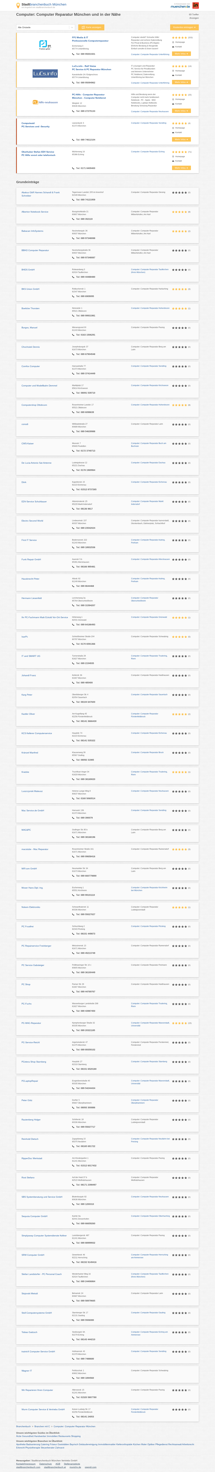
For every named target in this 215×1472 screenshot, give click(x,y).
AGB (58, 1464)
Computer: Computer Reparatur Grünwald (149, 617)
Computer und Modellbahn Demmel (39, 385)
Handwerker (40, 1436)
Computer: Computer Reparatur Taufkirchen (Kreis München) (150, 270)
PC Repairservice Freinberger (36, 946)
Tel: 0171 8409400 (85, 168)
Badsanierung (33, 1444)
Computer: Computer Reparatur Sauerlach (149, 694)
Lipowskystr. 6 (79, 124)
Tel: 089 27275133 (85, 111)
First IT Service (29, 540)
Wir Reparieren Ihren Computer (37, 1390)
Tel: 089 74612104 (85, 139)
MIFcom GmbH (29, 868)
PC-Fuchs (26, 1003)
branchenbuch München (44, 4)
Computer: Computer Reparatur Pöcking (148, 926)
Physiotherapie (32, 1447)
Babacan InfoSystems (32, 231)
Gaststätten (63, 1444)
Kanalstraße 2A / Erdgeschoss (85, 76)
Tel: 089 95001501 (85, 54)
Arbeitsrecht (188, 1444)
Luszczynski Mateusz (32, 791)
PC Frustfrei (28, 926)
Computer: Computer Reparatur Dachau (148, 463)
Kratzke (25, 772)
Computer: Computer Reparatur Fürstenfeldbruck (144, 715)
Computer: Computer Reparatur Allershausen (150, 559)
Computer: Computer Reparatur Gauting (148, 1313)
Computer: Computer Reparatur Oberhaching (150, 1216)
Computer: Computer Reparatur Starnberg (149, 1061)
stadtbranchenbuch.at (55, 1467)
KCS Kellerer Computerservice (37, 733)
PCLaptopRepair (30, 1081)
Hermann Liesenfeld (32, 598)
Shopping (76, 1436)
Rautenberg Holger (31, 1119)
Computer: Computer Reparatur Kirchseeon (149, 385)
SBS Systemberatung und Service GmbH (42, 1197)
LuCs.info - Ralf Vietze (91, 68)
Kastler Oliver (28, 714)
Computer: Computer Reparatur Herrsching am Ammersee (149, 1256)
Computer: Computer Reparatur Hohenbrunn (150, 308)
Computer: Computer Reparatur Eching (148, 152)
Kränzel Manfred (30, 752)
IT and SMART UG (31, 656)
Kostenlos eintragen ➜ (184, 27)
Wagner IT (27, 1370)
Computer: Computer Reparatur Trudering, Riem (149, 657)
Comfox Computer (31, 366)
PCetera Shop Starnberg (34, 1061)
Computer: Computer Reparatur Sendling (148, 123)
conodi (25, 424)
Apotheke (21, 1444)
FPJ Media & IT (90, 39)
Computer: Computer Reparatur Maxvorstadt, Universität (150, 1024)
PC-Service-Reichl (31, 1042)
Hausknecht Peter (30, 579)
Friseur (53, 1444)
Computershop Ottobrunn (34, 405)
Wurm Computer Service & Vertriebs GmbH (43, 1409)
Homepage (180, 42)
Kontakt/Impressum (26, 1464)
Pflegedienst (161, 1444)
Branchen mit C (42, 1426)
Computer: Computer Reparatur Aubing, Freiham (148, 541)
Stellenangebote (72, 1464)
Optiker (151, 1444)
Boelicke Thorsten (31, 308)
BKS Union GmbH (30, 289)
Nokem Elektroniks (31, 907)
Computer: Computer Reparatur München (74, 1426)
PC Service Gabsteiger (33, 965)
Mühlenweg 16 (78, 153)
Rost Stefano (28, 1177)
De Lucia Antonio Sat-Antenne (36, 463)
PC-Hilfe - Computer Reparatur (89, 96)
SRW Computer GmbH (33, 1255)
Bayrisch (74, 1444)
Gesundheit (28, 1436)
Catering (45, 1444)
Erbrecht (20, 1447)
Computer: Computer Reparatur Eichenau (149, 482)
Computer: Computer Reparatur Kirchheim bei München (149, 889)
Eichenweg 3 (80, 47)
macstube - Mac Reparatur (35, 849)
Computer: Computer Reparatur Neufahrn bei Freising (150, 1140)
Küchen (137, 1444)
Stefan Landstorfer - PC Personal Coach (42, 1274)
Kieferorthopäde (124, 1444)
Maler (144, 1444)
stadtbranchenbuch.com (28, 1467)
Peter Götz (27, 1100)
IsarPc (25, 636)
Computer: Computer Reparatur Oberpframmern (144, 1101)
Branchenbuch (23, 1426)
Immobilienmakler (107, 1444)
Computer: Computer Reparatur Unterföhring (150, 54)
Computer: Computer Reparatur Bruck (147, 752)
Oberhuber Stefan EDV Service (38, 153)
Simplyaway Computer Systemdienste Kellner (44, 1235)
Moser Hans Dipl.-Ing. (32, 887)
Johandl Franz (29, 675)
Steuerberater (48, 1447)
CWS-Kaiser (28, 443)
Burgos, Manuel (29, 327)
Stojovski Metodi (30, 1293)
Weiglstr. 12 (79, 104)
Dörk (24, 482)
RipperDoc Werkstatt (32, 1158)
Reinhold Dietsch (30, 1139)
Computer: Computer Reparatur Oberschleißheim (144, 599)
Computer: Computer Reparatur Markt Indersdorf (147, 502)
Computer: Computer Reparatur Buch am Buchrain (148, 444)
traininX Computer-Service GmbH (38, 1351)
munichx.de (75, 1467)
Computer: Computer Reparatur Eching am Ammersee (149, 1333)
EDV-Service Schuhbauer (34, 501)
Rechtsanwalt (175, 1444)
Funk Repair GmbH (31, 559)
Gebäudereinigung (88, 1444)
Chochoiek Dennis (31, 347)
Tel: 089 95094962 (85, 82)
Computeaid (36, 125)
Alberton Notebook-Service (35, 211)
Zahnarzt (59, 1447)
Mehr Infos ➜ (181, 53)
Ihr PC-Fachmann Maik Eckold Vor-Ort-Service (45, 617)
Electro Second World (32, 520)
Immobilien (52, 1436)
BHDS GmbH (28, 269)
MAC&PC (26, 830)
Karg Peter (27, 694)
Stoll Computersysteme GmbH (37, 1313)
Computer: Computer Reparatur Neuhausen (150, 111)
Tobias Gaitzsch (29, 1332)
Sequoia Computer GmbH (34, 1216)
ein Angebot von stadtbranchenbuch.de (38, 7)
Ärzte (18, 1436)
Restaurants (64, 1436)
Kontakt (178, 47)
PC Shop (26, 984)
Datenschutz (45, 1464)
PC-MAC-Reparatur (31, 1023)
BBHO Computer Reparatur (35, 250)
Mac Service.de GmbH (33, 810)
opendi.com (90, 1467)
